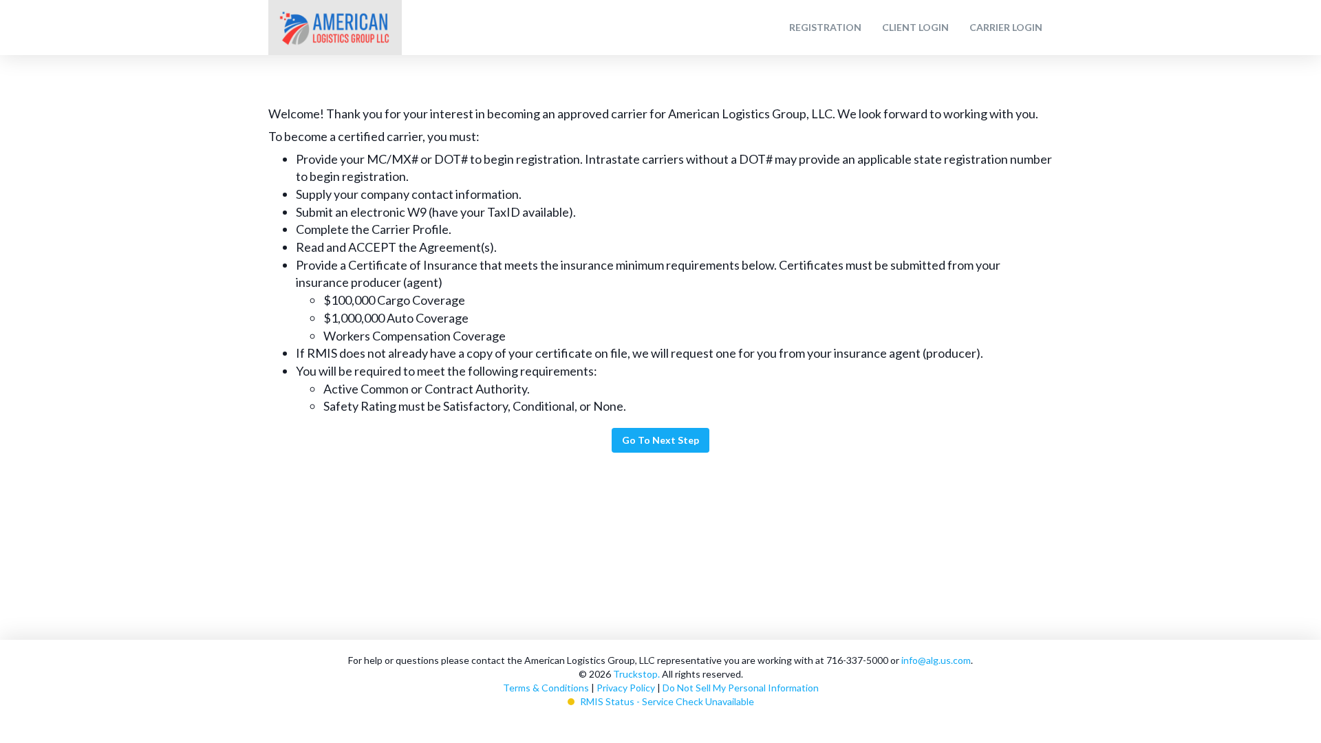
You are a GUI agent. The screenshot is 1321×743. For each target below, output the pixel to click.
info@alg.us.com (936, 660)
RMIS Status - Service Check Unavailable (667, 701)
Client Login (915, 27)
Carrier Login (1005, 27)
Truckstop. (636, 674)
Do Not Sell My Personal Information (741, 687)
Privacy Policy (626, 687)
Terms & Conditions (546, 687)
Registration (825, 27)
